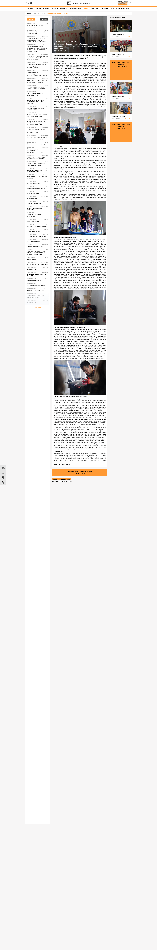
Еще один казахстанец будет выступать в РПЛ (35, 109)
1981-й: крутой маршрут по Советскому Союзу (35, 94)
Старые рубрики (119, 8)
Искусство (127, 118)
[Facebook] (26, 3)
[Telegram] (28, 3)
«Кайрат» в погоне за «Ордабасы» (37, 226)
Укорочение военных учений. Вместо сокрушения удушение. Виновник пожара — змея (36, 252)
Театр (43, 13)
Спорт (97, 8)
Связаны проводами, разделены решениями (36, 274)
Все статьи (38, 307)
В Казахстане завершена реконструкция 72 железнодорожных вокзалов (35, 150)
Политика (37, 8)
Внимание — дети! (32, 302)
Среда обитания (106, 8)
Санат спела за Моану (33, 221)
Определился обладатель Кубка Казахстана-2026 (36, 32)
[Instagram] (31, 3)
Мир (79, 8)
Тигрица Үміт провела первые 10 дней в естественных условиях (37, 138)
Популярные (44, 19)
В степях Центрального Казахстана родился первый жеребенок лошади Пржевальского (37, 57)
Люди (92, 8)
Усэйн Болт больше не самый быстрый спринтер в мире (35, 26)
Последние (31, 19)
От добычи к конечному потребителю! (34, 215)
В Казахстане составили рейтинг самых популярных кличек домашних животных (37, 66)
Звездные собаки (32, 198)
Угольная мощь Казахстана (35, 246)
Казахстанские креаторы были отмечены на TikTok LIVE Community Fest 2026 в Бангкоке (37, 40)
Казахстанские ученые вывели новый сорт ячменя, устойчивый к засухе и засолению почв (37, 122)
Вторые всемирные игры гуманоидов (34, 208)
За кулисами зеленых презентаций (37, 264)
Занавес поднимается (33, 183)
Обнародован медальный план (36, 188)
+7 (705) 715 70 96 (80, 473)
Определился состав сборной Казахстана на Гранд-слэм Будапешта (36, 101)
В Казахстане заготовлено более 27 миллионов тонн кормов (37, 81)
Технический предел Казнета (36, 285)
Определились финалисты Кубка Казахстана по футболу (37, 170)
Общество (55, 8)
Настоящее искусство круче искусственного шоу (35, 296)
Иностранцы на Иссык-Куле (35, 290)
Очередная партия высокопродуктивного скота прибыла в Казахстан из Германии (37, 74)
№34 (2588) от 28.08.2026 (62, 482)
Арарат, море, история (33, 231)
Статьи (28, 13)
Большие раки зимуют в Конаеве (57, 13)
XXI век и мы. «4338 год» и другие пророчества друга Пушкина (37, 157)
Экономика (46, 8)
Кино (129, 98)
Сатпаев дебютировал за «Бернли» (37, 144)
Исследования (71, 8)
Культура (85, 8)
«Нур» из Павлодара (33, 193)
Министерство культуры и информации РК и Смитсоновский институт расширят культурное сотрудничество (37, 49)
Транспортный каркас (33, 241)
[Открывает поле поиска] (131, 3)
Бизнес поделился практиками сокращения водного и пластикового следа (36, 131)
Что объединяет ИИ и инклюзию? (37, 236)
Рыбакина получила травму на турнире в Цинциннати (36, 164)
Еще (127, 8)
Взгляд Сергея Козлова (34, 280)
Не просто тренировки (34, 203)
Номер (30, 8)
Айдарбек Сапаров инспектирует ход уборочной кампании (37, 115)
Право (62, 8)
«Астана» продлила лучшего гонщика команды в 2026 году (36, 87)
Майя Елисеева (31, 259)
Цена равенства (31, 269)
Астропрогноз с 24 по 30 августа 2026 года (37, 177)
